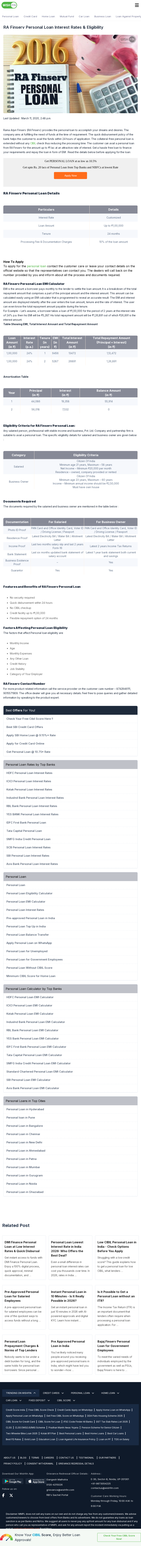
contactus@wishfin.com (105, 1487)
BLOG (23, 1457)
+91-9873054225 (101, 1483)
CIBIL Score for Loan (49, 1421)
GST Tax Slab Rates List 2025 (112, 1421)
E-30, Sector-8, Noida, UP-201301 (110, 1479)
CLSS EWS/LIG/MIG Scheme (30, 1427)
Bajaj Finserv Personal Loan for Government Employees (113, 1346)
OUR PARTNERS (107, 1457)
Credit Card (30, 16)
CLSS (9, 1427)
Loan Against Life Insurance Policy (77, 1439)
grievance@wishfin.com (60, 1489)
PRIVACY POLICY (13, 1463)
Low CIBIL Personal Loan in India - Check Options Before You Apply (116, 1246)
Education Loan (47, 1439)
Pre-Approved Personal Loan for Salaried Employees (22, 1296)
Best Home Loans (94, 1433)
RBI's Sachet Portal (57, 1494)
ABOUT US (9, 1457)
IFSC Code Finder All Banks (78, 1421)
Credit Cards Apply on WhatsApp (75, 1410)
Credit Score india (15, 1410)
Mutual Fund (67, 16)
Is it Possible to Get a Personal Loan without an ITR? (116, 1296)
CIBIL (33, 143)
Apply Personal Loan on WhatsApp (24, 1415)
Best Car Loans (115, 1433)
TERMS (35, 1457)
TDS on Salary (121, 1439)
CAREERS (49, 1457)
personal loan (36, 266)
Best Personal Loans (70, 1433)
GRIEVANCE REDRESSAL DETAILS (76, 1463)
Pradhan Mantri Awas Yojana (63, 1427)
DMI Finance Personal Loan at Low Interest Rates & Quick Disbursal (22, 1246)
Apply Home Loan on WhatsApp (113, 1410)
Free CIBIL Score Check (41, 1410)
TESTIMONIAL (86, 1457)
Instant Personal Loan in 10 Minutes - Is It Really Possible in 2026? (68, 1296)
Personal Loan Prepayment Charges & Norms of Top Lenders (22, 1346)
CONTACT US (66, 1457)
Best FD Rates (13, 1439)
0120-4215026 (54, 1484)
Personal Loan (10, 16)
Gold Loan (29, 1439)
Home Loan (48, 16)
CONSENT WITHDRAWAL (40, 1463)
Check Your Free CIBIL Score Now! (119, 1537)
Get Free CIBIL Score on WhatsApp (65, 1415)
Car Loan (84, 16)
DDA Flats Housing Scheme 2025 (105, 1415)
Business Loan (102, 16)
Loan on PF (105, 1439)
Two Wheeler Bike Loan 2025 (21, 1433)
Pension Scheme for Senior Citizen (100, 1427)
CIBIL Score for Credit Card (20, 1421)
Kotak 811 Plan (48, 1433)
